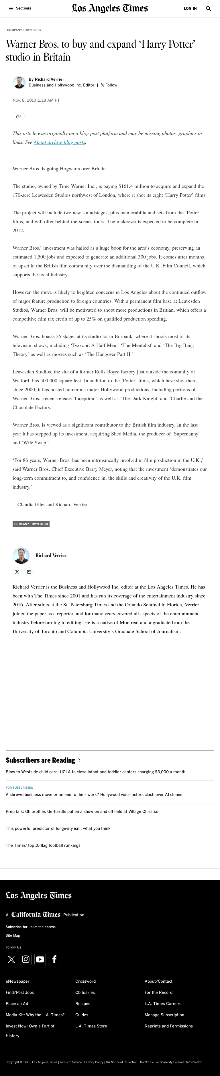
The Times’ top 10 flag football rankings (43, 846)
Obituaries (85, 993)
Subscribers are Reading (40, 760)
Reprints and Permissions (169, 1026)
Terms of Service (71, 1062)
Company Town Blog (24, 30)
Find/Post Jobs (20, 993)
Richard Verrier (49, 80)
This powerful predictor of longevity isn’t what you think (58, 829)
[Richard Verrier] (19, 82)
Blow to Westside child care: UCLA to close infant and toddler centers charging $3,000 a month (95, 772)
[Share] (19, 116)
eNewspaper (18, 981)
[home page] (110, 7)
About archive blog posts (59, 141)
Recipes (82, 1004)
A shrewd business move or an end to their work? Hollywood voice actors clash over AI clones (94, 795)
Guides (81, 1015)
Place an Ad (17, 1004)
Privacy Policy (93, 1062)
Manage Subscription (164, 1015)
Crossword (85, 981)
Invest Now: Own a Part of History (30, 1031)
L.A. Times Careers (163, 1004)
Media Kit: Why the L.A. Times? (35, 1015)
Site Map (13, 936)
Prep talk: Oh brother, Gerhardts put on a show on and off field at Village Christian (83, 812)
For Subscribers (19, 787)
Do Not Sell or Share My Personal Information (171, 1062)
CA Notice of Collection (122, 1062)
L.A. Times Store (91, 1026)
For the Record (158, 993)
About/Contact (158, 981)
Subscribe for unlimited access (31, 927)
